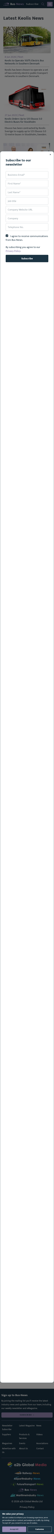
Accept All (14, 1529)
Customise (39, 1529)
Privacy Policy (13, 251)
